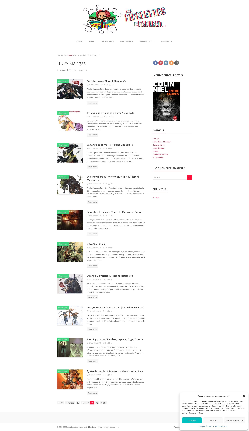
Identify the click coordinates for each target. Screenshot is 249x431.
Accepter (192, 420)
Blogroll (156, 197)
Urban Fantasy (159, 148)
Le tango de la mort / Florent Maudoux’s (110, 144)
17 (88, 403)
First (60, 403)
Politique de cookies (206, 426)
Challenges (125, 41)
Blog (91, 41)
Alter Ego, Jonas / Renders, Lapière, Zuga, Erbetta (115, 339)
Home (70, 55)
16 (83, 403)
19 (97, 403)
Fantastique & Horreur (162, 142)
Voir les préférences (235, 420)
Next (103, 403)
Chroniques (63, 81)
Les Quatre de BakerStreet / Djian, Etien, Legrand (115, 307)
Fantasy (156, 139)
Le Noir (155, 151)
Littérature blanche (160, 154)
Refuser (213, 420)
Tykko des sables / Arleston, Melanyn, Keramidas (115, 371)
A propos (177, 427)
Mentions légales (221, 426)
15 (78, 403)
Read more (92, 103)
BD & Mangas (158, 157)
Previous (70, 403)
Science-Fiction (159, 145)
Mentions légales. (95, 427)
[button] (244, 396)
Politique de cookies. (110, 427)
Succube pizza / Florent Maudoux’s (106, 81)
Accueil (79, 41)
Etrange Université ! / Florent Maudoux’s (110, 275)
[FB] (155, 63)
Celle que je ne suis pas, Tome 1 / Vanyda (110, 112)
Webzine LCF (166, 41)
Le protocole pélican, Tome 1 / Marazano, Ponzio (114, 212)
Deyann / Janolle (96, 243)
